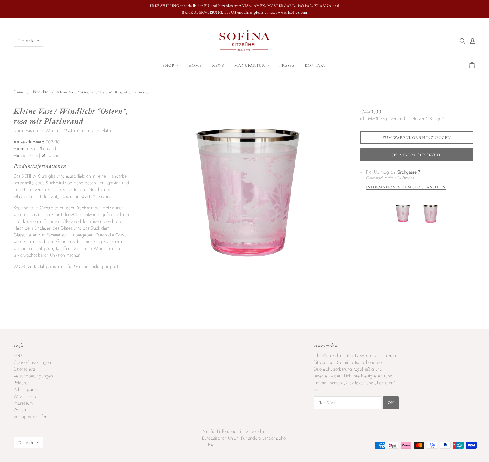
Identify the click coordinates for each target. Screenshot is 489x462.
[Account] (472, 40)
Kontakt (20, 410)
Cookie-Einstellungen (32, 362)
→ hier (208, 445)
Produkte (40, 92)
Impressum (23, 403)
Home (19, 92)
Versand (397, 118)
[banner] (244, 40)
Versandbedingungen (33, 376)
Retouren (22, 382)
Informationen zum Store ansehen (406, 187)
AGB (18, 355)
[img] (462, 40)
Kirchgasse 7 (408, 172)
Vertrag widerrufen (30, 416)
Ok (391, 402)
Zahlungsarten (26, 389)
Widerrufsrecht (27, 396)
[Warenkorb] (473, 65)
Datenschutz (24, 369)
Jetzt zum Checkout (416, 154)
